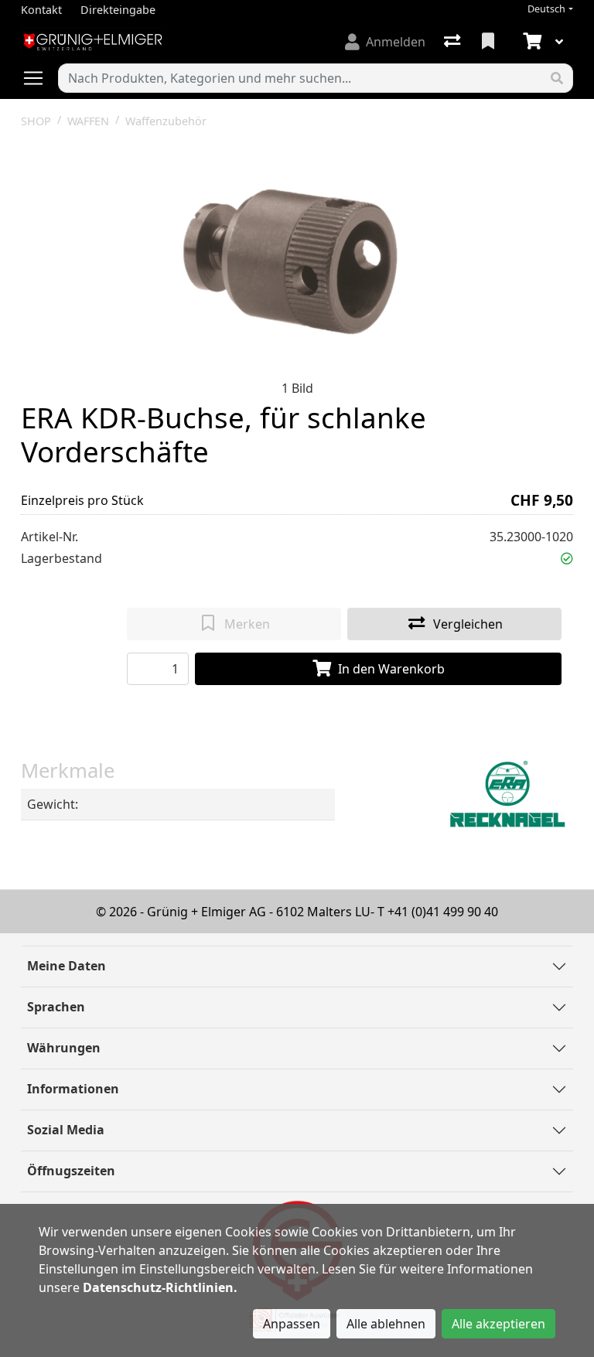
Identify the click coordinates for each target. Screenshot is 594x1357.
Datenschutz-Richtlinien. (160, 1287)
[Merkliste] (490, 41)
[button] (567, 558)
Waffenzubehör (166, 121)
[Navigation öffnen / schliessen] (39, 78)
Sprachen (56, 1006)
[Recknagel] (507, 794)
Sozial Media (65, 1129)
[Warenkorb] (530, 41)
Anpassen (291, 1323)
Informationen (73, 1088)
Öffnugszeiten (71, 1170)
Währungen (64, 1047)
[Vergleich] (454, 41)
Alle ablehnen (385, 1323)
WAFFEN (88, 121)
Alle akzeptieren (498, 1323)
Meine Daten (66, 965)
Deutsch (546, 8)
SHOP (36, 121)
